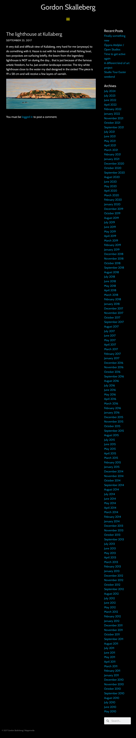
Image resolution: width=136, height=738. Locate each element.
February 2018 (112, 299)
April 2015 (110, 453)
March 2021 (111, 150)
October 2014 (112, 480)
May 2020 (110, 186)
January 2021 (111, 159)
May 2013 (110, 553)
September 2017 (114, 322)
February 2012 (112, 616)
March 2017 (111, 349)
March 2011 (110, 666)
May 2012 (110, 607)
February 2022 (112, 109)
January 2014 (112, 521)
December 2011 (113, 625)
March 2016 (111, 403)
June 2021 (110, 136)
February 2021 (112, 154)
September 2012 (114, 589)
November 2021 (113, 118)
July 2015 (109, 439)
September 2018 (114, 267)
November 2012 (113, 580)
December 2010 (114, 679)
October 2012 (112, 584)
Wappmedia (29, 730)
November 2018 (114, 258)
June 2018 (110, 281)
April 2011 (109, 661)
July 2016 (109, 385)
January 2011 (111, 675)
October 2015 (112, 426)
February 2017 (112, 353)
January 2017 (111, 358)
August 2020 (112, 177)
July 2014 (109, 494)
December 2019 (113, 209)
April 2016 (110, 399)
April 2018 (110, 290)
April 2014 (110, 507)
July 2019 (109, 222)
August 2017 (111, 326)
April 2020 (110, 190)
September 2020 (114, 172)
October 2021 (112, 122)
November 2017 (113, 313)
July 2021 (109, 131)
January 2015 (112, 467)
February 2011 (112, 670)
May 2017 (110, 340)
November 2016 (113, 367)
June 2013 (110, 548)
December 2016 (113, 362)
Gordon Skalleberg (68, 7)
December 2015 (113, 417)
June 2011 (109, 652)
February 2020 (113, 199)
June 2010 (110, 707)
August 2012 (111, 593)
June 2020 (110, 181)
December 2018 (113, 254)
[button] (68, 19)
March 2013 (111, 562)
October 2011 (112, 634)
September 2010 (114, 693)
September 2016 (114, 376)
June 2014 (110, 498)
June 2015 (110, 444)
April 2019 (110, 236)
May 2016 (110, 394)
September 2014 (114, 485)
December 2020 (114, 163)
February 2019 (112, 245)
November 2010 (114, 684)
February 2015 (112, 462)
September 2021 (114, 127)
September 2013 (114, 539)
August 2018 (111, 272)
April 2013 (110, 557)
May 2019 (110, 231)
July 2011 (109, 648)
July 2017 (109, 331)
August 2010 (111, 698)
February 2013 (112, 566)
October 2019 (112, 213)
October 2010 (112, 688)
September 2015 (114, 430)
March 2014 (111, 512)
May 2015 (110, 448)
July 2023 (109, 95)
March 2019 (111, 240)
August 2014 (111, 489)
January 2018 (112, 304)
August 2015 (111, 435)
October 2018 (112, 263)
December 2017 (113, 308)
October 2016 (112, 372)
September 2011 (113, 639)
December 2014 (113, 471)
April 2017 (110, 344)
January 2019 (112, 249)
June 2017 (110, 335)
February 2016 (112, 408)
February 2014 (112, 516)
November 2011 (113, 630)
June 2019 (110, 227)
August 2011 (111, 643)
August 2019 (111, 218)
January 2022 (112, 113)
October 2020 (112, 168)
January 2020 (112, 204)
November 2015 (113, 421)
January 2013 (112, 571)
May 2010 (110, 711)
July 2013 (109, 543)
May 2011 (109, 657)
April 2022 (110, 104)
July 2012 (109, 598)
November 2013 (113, 530)
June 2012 (110, 602)
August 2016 (111, 381)
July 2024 (109, 91)
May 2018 (110, 286)
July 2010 (109, 702)
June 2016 (110, 390)
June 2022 (110, 100)
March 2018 (111, 295)
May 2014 (110, 503)
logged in (27, 117)
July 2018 (109, 276)
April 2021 (110, 145)
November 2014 (113, 476)
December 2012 (113, 575)
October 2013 (112, 534)
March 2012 (111, 611)
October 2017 (112, 317)
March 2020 (111, 195)
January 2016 (112, 412)
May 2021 (110, 141)
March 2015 (111, 458)
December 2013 (113, 525)
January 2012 (111, 621)
